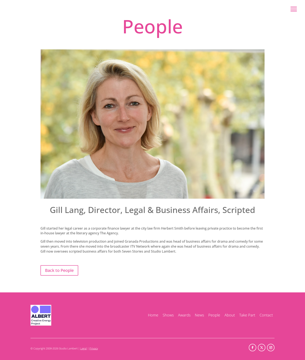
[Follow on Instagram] (270, 347)
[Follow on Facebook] (252, 347)
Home (153, 315)
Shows (168, 315)
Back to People (59, 270)
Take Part (247, 315)
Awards (184, 315)
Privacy (93, 348)
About (229, 315)
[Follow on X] (261, 347)
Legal (83, 348)
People (214, 315)
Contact (266, 315)
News (199, 315)
